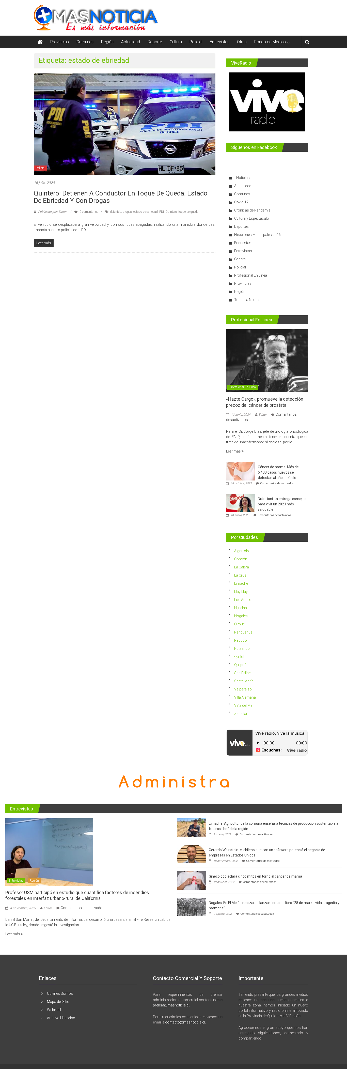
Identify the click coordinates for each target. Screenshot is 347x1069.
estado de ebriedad (145, 212)
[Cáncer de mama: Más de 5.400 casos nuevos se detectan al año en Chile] (240, 471)
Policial (196, 41)
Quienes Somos (60, 993)
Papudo (240, 640)
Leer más (234, 451)
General (240, 259)
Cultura (176, 41)
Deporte (155, 41)
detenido (115, 212)
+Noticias (242, 178)
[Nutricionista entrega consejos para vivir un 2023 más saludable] (240, 503)
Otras (242, 41)
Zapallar (240, 714)
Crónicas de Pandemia (252, 210)
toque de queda (188, 212)
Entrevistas (219, 41)
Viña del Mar (244, 705)
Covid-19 (241, 202)
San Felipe (242, 673)
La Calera (241, 567)
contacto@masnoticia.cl (185, 1022)
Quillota (240, 657)
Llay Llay (241, 592)
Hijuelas (240, 608)
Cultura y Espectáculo (251, 218)
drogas (127, 212)
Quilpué (240, 665)
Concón (240, 559)
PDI (161, 212)
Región (107, 41)
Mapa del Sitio (58, 1002)
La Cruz (240, 575)
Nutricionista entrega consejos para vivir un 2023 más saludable (282, 504)
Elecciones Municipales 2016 (257, 235)
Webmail (54, 1010)
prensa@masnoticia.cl (171, 1005)
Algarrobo (242, 551)
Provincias (59, 41)
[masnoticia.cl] (40, 42)
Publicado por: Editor (52, 212)
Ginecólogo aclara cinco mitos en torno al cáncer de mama (255, 876)
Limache (241, 583)
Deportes (241, 226)
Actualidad (130, 41)
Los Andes (242, 600)
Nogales (241, 616)
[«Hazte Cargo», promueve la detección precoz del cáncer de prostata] (267, 360)
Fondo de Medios (270, 41)
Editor (263, 414)
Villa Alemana (245, 697)
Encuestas (242, 243)
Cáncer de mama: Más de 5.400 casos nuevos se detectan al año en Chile (278, 472)
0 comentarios (88, 212)
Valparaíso (243, 689)
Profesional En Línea (250, 275)
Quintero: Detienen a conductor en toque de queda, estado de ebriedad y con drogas (121, 196)
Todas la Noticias (248, 300)
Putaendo (242, 648)
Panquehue (243, 632)
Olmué (239, 624)
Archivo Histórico (61, 1018)
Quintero (171, 212)
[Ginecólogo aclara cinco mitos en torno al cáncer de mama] (191, 880)
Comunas (84, 41)
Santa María (244, 681)
